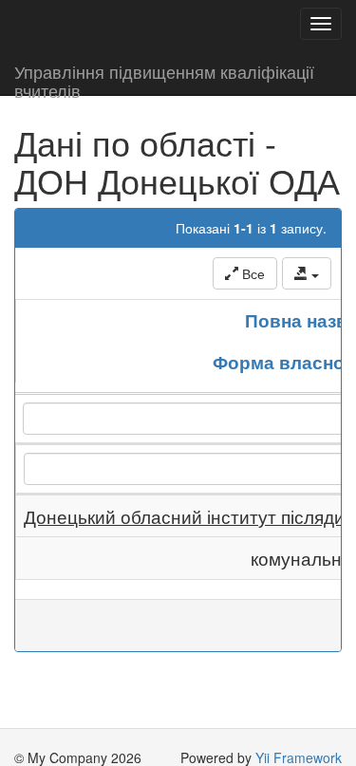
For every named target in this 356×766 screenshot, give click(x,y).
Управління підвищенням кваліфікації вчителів (164, 77)
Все (251, 273)
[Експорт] (306, 273)
